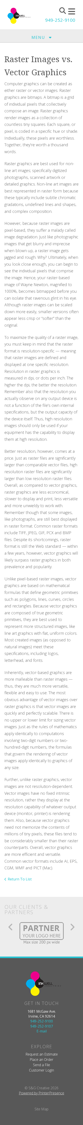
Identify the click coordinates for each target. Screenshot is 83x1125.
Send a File (41, 1064)
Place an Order (41, 1059)
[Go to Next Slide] (72, 927)
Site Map (41, 1109)
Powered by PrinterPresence (41, 1093)
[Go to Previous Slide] (11, 927)
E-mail (42, 1031)
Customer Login (41, 1070)
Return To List (20, 879)
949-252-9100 (60, 20)
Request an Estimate (41, 1054)
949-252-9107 (41, 1026)
